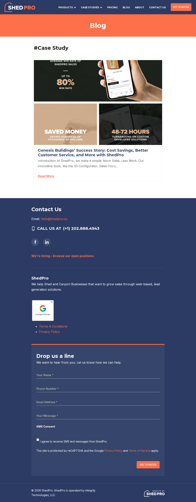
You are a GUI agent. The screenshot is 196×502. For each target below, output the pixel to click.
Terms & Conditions (53, 326)
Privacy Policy (49, 332)
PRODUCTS (65, 7)
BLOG (126, 7)
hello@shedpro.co (54, 219)
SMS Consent (45, 426)
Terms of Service (139, 450)
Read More (46, 176)
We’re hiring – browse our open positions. (63, 256)
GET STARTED (181, 7)
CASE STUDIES (90, 7)
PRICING (112, 7)
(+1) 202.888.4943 (81, 228)
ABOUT (139, 7)
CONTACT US (157, 7)
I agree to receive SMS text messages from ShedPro (73, 441)
